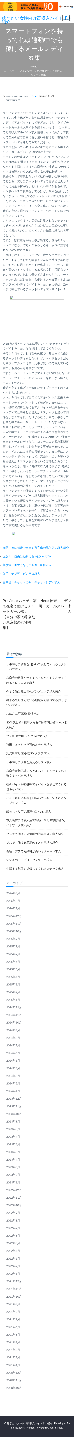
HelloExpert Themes (22, 1427)
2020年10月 (14, 1387)
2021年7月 (13, 1319)
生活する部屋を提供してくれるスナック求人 (35, 868)
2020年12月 (14, 1372)
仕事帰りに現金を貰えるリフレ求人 (29, 762)
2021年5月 (13, 1334)
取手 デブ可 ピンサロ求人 (21, 573)
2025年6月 (13, 961)
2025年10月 (14, 931)
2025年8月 (13, 946)
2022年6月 (13, 1235)
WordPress (56, 1427)
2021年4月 (13, 1342)
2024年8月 (13, 1037)
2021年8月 (13, 1311)
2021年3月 (13, 1349)
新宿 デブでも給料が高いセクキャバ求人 (33, 851)
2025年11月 (14, 923)
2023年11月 (14, 1106)
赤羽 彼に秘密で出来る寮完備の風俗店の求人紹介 (36, 547)
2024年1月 (13, 1091)
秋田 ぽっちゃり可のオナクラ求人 (29, 744)
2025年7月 (13, 954)
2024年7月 (13, 1045)
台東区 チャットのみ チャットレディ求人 (31, 582)
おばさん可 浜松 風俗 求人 (23, 713)
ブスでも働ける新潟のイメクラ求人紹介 (32, 842)
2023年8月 (13, 1129)
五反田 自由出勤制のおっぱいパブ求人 (28, 556)
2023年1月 (13, 1182)
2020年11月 (14, 1380)
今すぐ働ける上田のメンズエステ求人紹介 (33, 691)
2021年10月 (14, 1296)
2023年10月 (14, 1113)
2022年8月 (13, 1220)
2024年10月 (14, 1022)
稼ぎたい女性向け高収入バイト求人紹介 (37, 20)
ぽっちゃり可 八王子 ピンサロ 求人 (28, 811)
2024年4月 (13, 1068)
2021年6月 (13, 1327)
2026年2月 (13, 900)
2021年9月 (13, 1304)
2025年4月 (13, 976)
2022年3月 (13, 1258)
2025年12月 (14, 916)
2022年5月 (13, 1243)
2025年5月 (13, 969)
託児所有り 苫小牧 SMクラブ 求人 (28, 753)
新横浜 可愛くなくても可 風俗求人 (27, 565)
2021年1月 (13, 1365)
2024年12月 (14, 1007)
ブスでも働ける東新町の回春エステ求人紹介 (35, 833)
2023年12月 (14, 1098)
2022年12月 (14, 1190)
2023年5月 (13, 1152)
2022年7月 (13, 1228)
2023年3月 (13, 1167)
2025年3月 (13, 984)
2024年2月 (13, 1083)
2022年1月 (13, 1273)
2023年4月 (13, 1159)
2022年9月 (13, 1212)
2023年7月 (13, 1136)
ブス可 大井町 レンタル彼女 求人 (27, 736)
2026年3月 (13, 893)
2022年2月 (13, 1266)
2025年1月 (13, 999)
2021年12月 (14, 1281)
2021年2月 (13, 1357)
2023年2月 (13, 1174)
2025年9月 (13, 938)
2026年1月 (13, 908)
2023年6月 (13, 1144)
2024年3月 (13, 1075)
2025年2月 (13, 992)
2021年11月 (14, 1288)
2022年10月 (14, 1205)
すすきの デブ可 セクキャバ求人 (29, 859)
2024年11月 (14, 1014)
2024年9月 (13, 1030)
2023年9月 (13, 1121)
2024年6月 (13, 1053)
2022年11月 (14, 1197)
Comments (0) (13, 99)
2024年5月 (13, 1060)
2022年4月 (13, 1250)
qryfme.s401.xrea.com (17, 96)
